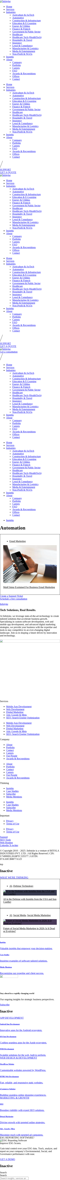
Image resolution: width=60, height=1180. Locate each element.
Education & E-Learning (24, 23)
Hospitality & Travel (22, 40)
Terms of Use (12, 823)
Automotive (18, 17)
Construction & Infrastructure (26, 20)
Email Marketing (17, 541)
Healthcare (17, 34)
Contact (16, 79)
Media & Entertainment (23, 51)
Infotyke (4, 604)
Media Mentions (14, 796)
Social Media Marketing (39, 915)
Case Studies (12, 791)
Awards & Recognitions (24, 73)
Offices (15, 76)
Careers (16, 68)
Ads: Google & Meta (16, 715)
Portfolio (16, 65)
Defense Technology (23, 886)
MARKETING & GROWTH (14, 1097)
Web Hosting (6, 842)
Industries (11, 12)
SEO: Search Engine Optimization (23, 717)
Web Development (15, 709)
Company (17, 62)
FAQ (14, 70)
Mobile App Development (19, 706)
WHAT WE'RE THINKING (14, 877)
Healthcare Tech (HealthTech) (27, 37)
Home (9, 6)
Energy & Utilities (21, 26)
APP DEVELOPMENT (12, 1018)
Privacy (10, 821)
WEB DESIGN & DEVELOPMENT (18, 1057)
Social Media (19, 915)
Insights (10, 56)
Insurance (17, 43)
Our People (11, 755)
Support (4, 837)
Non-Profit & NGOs (22, 54)
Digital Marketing (14, 712)
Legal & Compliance (22, 45)
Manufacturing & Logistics (25, 48)
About (9, 59)
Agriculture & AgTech (23, 15)
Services (10, 9)
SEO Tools (5, 839)
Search (3, 1172)
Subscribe (11, 794)
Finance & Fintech (21, 29)
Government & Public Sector (26, 31)
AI (10, 886)
